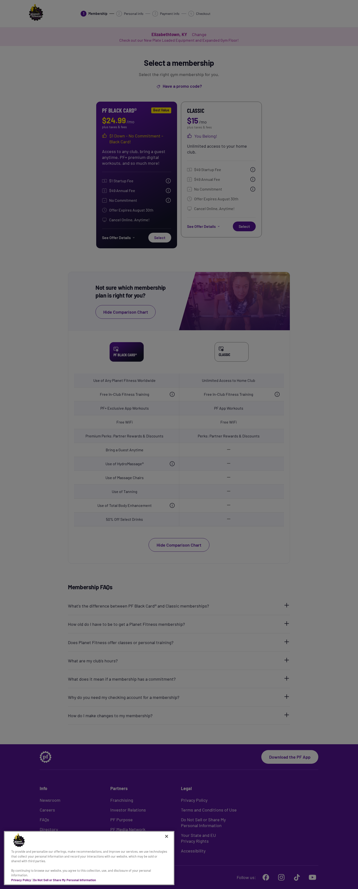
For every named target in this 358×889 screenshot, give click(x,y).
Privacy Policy (21, 880)
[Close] (166, 836)
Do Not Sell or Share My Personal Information (64, 880)
